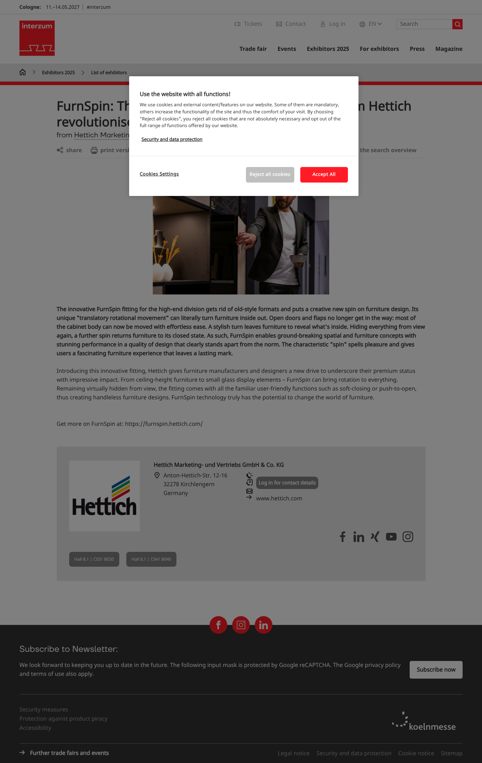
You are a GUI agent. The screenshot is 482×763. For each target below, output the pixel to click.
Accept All (324, 174)
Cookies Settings (159, 174)
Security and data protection (172, 139)
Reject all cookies (270, 174)
